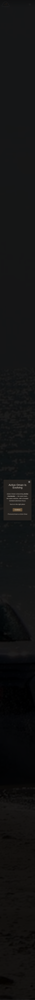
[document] (17, 500)
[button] (29, 482)
